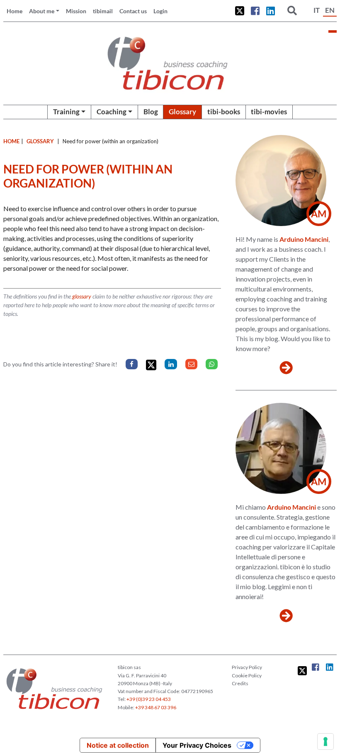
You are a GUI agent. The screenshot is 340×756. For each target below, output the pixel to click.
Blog (150, 111)
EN (330, 10)
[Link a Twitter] (240, 10)
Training (66, 111)
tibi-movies (269, 111)
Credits (240, 683)
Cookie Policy (247, 675)
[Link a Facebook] (255, 10)
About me (41, 10)
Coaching (111, 111)
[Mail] (191, 364)
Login (160, 10)
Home (14, 10)
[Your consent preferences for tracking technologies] (325, 741)
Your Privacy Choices (197, 745)
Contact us (133, 10)
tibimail (103, 10)
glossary (81, 296)
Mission (76, 10)
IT (316, 10)
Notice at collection (118, 745)
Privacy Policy (247, 667)
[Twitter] (151, 365)
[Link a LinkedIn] (270, 10)
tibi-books (223, 111)
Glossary (182, 111)
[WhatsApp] (212, 364)
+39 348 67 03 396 (155, 707)
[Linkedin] (171, 364)
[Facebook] (132, 364)
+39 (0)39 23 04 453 (148, 699)
